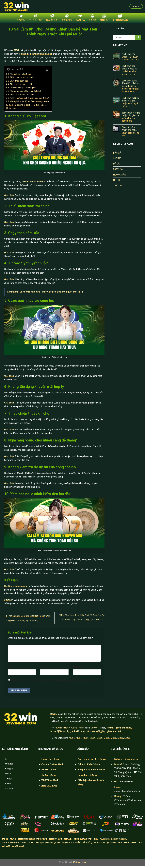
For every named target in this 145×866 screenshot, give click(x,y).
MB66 (72, 738)
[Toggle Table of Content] (46, 69)
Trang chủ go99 (51, 842)
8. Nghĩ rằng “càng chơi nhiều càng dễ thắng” (28, 98)
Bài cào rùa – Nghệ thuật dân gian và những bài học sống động (131, 116)
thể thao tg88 (93, 731)
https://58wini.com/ (11, 842)
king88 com (17, 846)
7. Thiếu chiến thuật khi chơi (21, 94)
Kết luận (13, 108)
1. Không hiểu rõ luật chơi (19, 74)
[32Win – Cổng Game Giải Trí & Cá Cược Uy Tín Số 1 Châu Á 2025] (16, 6)
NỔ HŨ (116, 180)
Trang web (78, 667)
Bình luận (13, 642)
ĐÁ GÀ (116, 163)
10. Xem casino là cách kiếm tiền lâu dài (27, 105)
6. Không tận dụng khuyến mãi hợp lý (25, 91)
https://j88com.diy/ (60, 731)
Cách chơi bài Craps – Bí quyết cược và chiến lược (131, 57)
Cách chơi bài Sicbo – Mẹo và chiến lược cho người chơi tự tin (130, 70)
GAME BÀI (118, 169)
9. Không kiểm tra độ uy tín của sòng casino (28, 101)
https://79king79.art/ (73, 727)
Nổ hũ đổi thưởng (84, 842)
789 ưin (125, 842)
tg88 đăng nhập (123, 727)
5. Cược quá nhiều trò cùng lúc (22, 88)
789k (118, 842)
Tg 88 (108, 842)
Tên (10, 667)
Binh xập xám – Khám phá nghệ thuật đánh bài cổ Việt (130, 131)
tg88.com (111, 731)
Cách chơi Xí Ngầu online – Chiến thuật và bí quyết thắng (130, 102)
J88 (119, 731)
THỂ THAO (118, 185)
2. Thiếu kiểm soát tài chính (21, 77)
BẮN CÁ (117, 152)
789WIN (95, 727)
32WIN (53, 714)
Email (43, 667)
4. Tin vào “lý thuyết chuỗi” (20, 84)
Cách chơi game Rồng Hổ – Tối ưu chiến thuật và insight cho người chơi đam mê (130, 86)
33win (44, 838)
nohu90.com (78, 731)
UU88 (31, 842)
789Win (58, 727)
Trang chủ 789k (67, 842)
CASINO (117, 158)
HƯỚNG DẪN (119, 174)
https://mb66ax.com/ (29, 838)
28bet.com (99, 842)
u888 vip (39, 842)
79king (109, 727)
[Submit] (138, 37)
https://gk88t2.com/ (81, 838)
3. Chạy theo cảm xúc (18, 81)
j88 (113, 842)
